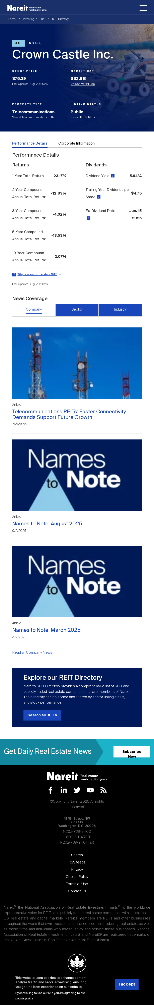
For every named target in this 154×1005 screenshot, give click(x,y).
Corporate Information (76, 143)
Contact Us (77, 891)
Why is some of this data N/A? (37, 274)
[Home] (27, 8)
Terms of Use (77, 884)
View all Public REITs (83, 117)
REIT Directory (60, 19)
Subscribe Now (131, 753)
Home (11, 19)
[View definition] (112, 176)
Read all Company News (32, 652)
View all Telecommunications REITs (33, 117)
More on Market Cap (83, 84)
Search (77, 855)
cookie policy (23, 998)
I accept (127, 984)
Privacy (77, 869)
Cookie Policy (77, 877)
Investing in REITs (34, 19)
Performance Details (30, 143)
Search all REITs (42, 715)
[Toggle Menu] (143, 8)
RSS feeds (77, 862)
